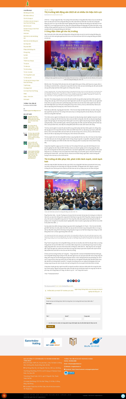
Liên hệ (69, 394)
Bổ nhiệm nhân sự (29, 15)
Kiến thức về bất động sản (31, 41)
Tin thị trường (27, 69)
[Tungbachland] (28, 3)
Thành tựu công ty (29, 61)
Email (67, 316)
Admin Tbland (59, 14)
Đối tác (57, 394)
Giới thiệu (32, 394)
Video (25, 93)
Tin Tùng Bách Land (29, 75)
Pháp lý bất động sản (29, 49)
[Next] (100, 340)
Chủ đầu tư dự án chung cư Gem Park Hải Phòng (31, 22)
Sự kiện (26, 55)
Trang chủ (26, 394)
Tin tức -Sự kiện (28, 72)
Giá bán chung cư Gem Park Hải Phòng (31, 29)
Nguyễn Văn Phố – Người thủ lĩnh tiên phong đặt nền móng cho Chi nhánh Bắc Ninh (34, 119)
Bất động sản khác (29, 13)
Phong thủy (27, 52)
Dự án (37, 394)
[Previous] (26, 340)
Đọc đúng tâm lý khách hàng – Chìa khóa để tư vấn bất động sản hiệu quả (33, 128)
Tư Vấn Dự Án (27, 78)
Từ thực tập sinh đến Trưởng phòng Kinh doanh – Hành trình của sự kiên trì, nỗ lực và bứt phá (34, 136)
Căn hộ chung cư (28, 18)
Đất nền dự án (27, 26)
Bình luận (49, 303)
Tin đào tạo (27, 66)
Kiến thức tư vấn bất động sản (31, 37)
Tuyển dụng (27, 85)
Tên (47, 316)
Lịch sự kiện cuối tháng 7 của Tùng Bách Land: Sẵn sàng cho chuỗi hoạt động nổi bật (33, 145)
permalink (71, 286)
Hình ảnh (26, 33)
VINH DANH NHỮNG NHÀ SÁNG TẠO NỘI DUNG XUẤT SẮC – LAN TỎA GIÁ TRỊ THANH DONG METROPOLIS (33, 155)
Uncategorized (28, 88)
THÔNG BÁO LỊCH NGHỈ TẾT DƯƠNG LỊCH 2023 (60, 290)
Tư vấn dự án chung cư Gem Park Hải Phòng (31, 81)
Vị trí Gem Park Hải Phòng (31, 91)
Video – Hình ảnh (28, 96)
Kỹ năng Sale (27, 44)
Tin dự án (26, 63)
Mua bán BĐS (27, 46)
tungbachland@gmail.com (34, 110)
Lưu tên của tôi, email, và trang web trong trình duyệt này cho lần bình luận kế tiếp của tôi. (73, 323)
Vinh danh (26, 99)
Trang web (87, 316)
